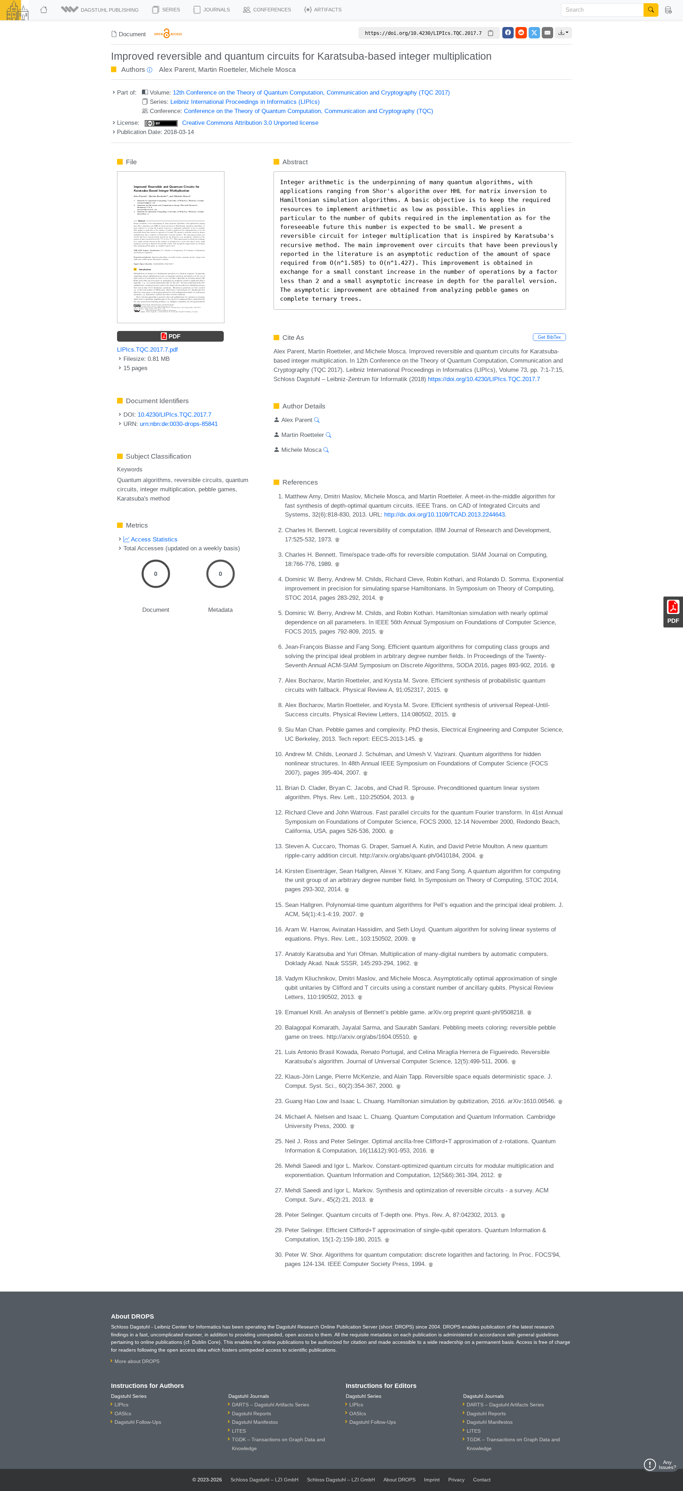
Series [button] (170, 9)
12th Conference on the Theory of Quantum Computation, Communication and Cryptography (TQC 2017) (311, 92)
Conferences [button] (271, 9)
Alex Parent (177, 69)
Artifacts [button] (327, 9)
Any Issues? (667, 1464)
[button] (100, 10)
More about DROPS (137, 1361)
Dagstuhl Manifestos (255, 1422)
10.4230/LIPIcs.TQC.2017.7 (174, 414)
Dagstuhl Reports (251, 1413)
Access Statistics (153, 539)
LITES (239, 1431)
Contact (482, 1479)
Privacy (456, 1479)
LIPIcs (121, 1404)
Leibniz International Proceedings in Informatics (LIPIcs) (245, 101)
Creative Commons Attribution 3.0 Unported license (249, 122)
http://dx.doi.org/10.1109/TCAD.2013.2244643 (444, 514)
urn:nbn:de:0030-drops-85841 (179, 423)
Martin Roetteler (222, 69)
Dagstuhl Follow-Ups (138, 1422)
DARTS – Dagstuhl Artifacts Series (270, 1404)
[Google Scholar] (337, 539)
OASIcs (123, 1413)
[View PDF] (170, 246)
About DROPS (399, 1479)
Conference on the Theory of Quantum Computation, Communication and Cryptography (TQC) (308, 110)
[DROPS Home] (44, 10)
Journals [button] (216, 9)
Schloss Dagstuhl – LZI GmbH (264, 1479)
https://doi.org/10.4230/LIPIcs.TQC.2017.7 (484, 379)
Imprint (432, 1479)
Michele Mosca (273, 69)
